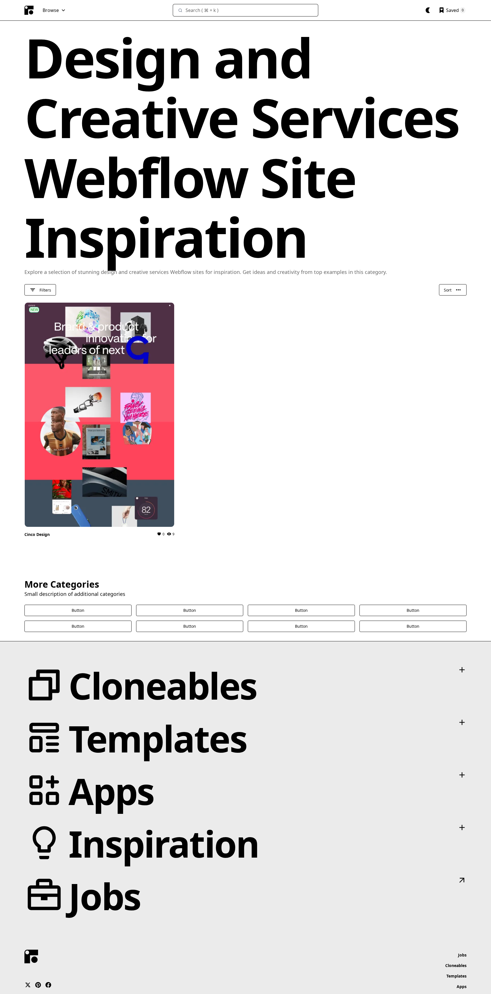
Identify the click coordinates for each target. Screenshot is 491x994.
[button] (54, 10)
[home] (29, 10)
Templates (456, 976)
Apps (462, 986)
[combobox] (245, 10)
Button (78, 610)
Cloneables (456, 965)
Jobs (462, 955)
